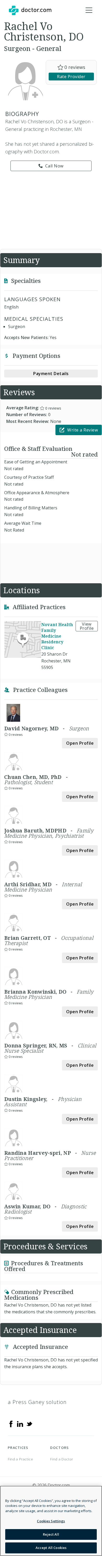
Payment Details (51, 373)
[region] (51, 1521)
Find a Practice (20, 1459)
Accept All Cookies (51, 1547)
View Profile (87, 626)
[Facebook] (11, 1423)
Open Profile (80, 743)
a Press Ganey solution (37, 1402)
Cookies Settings (51, 1521)
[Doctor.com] (30, 10)
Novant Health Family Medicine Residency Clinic (57, 636)
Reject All (51, 1534)
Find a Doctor (61, 1459)
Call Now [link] (54, 166)
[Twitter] (29, 1423)
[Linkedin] (20, 1423)
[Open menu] (89, 10)
